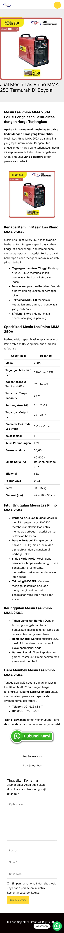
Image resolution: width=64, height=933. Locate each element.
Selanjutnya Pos (32, 765)
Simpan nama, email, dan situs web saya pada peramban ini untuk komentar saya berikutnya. (31, 888)
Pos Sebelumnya (32, 756)
